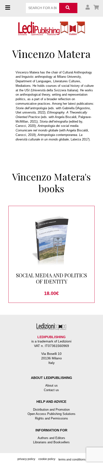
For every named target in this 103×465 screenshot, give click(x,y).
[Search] (68, 8)
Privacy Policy (26, 459)
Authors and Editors (51, 438)
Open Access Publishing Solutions (51, 414)
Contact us (51, 390)
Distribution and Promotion (51, 409)
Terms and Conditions (72, 459)
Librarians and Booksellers (51, 442)
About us (51, 385)
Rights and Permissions (51, 418)
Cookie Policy (46, 459)
